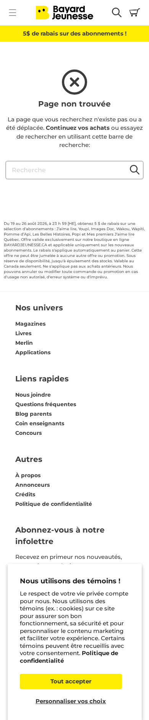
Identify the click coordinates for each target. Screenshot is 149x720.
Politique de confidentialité (53, 503)
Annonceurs (32, 484)
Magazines (30, 323)
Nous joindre (33, 394)
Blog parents (33, 413)
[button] (12, 12)
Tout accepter (70, 681)
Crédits (25, 494)
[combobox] (74, 170)
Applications (32, 352)
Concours (28, 432)
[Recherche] (134, 169)
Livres (23, 333)
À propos (27, 475)
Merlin (24, 342)
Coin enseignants (39, 423)
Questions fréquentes (45, 404)
